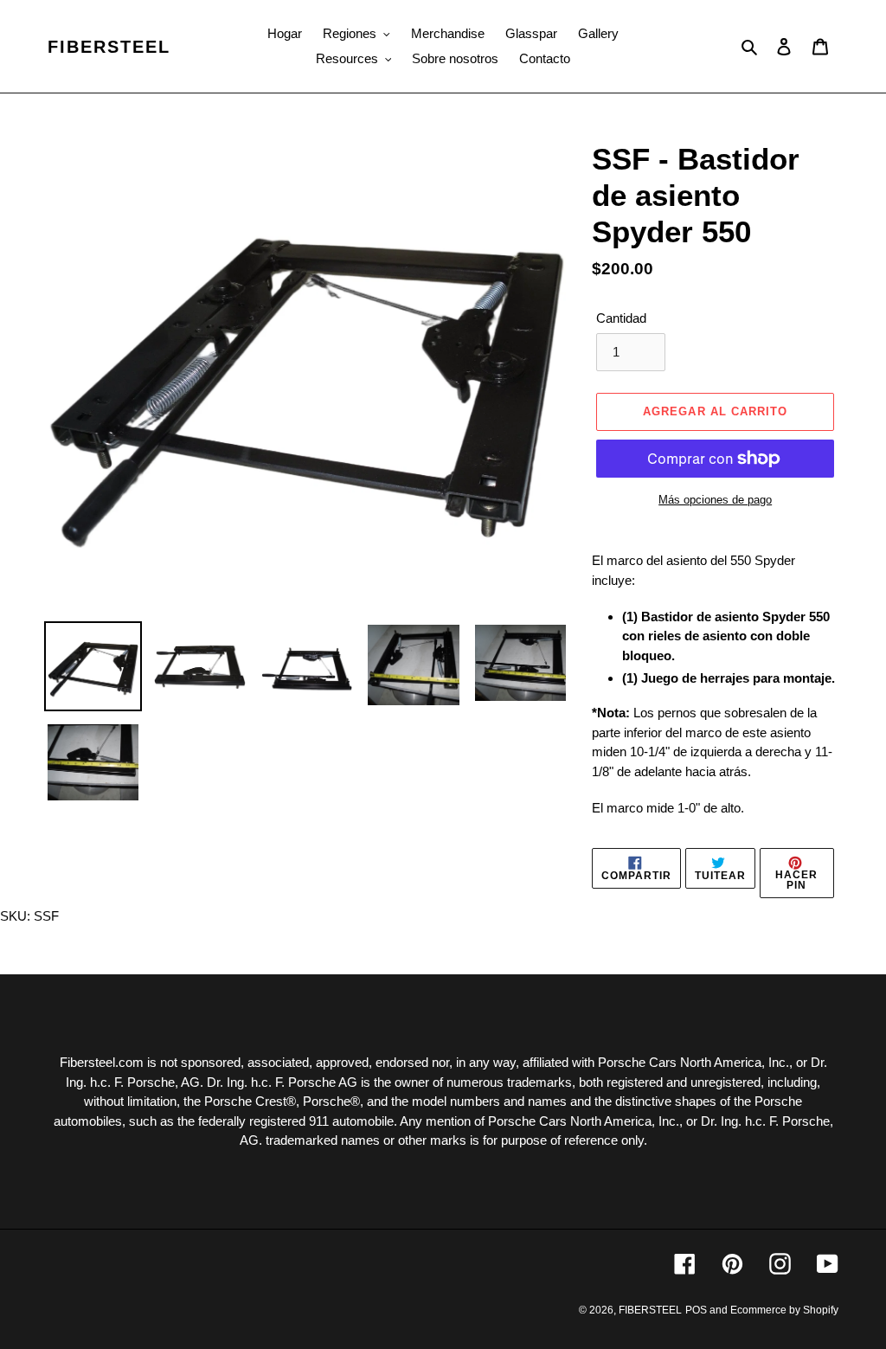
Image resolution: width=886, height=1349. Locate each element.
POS (696, 1310)
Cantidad (621, 318)
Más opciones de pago (715, 499)
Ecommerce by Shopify (784, 1310)
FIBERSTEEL (109, 46)
